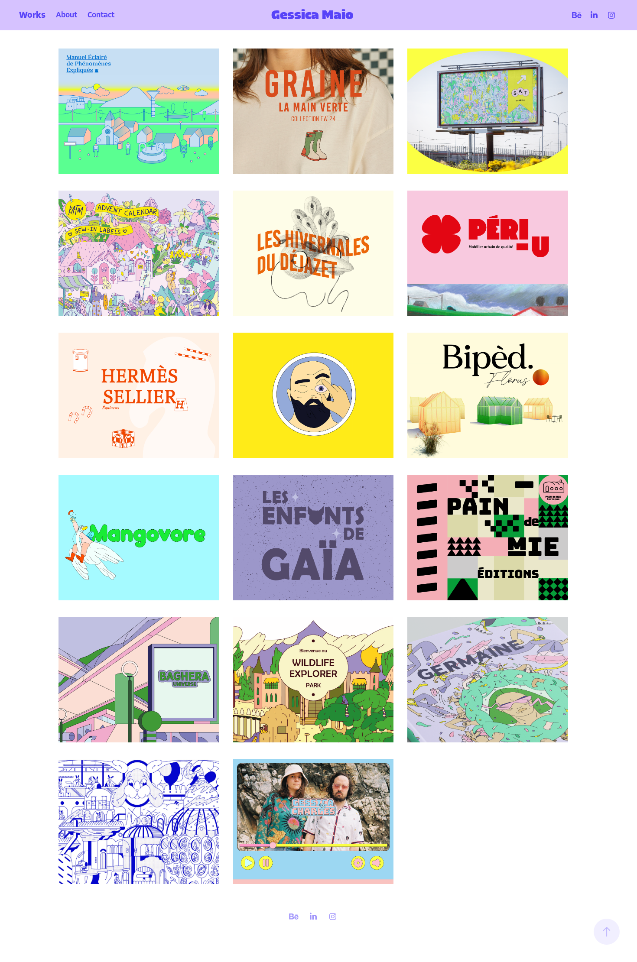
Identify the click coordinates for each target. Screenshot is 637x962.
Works (32, 15)
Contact (101, 15)
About (66, 15)
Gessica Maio (312, 15)
